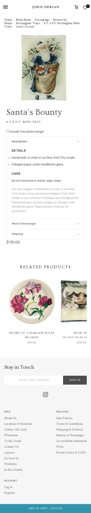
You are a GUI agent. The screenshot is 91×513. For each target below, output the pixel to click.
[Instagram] (45, 395)
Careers (9, 452)
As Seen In (11, 458)
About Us (10, 418)
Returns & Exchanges (70, 435)
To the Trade (12, 441)
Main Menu (23, 20)
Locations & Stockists (18, 424)
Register (9, 493)
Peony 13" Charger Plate (31, 332)
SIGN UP (75, 380)
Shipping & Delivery (69, 429)
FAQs (60, 446)
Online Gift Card (15, 429)
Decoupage (42, 20)
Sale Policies (64, 418)
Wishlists (10, 464)
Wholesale (11, 435)
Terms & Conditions (69, 424)
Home (8, 20)
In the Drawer (13, 470)
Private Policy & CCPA (71, 452)
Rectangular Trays (28, 23)
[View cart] (76, 7)
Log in (8, 487)
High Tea (82, 332)
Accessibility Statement (71, 441)
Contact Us (11, 446)
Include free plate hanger (27, 131)
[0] (85, 7)
